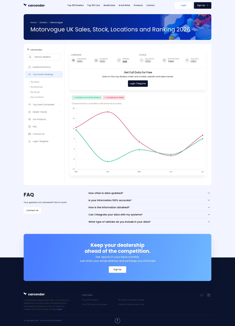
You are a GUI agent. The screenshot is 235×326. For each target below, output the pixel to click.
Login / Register (40, 141)
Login (183, 5)
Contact (150, 5)
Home (33, 22)
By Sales (35, 81)
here (59, 309)
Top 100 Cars (93, 5)
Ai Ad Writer (124, 5)
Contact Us (38, 133)
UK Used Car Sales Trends (131, 299)
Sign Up (201, 5)
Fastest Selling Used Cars (131, 304)
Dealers (43, 22)
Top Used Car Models (43, 104)
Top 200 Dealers (75, 5)
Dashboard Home (42, 67)
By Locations (37, 97)
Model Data (109, 5)
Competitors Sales (115, 97)
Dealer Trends (40, 111)
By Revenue (37, 86)
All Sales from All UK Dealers (88, 97)
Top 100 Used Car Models (94, 304)
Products (138, 5)
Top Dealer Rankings (43, 74)
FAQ (35, 126)
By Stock (35, 92)
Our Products (39, 119)
